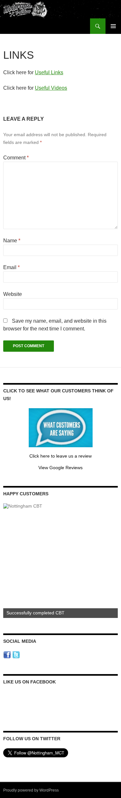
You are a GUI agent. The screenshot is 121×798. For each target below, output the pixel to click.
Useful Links (49, 72)
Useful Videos (51, 88)
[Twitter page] (16, 654)
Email (11, 267)
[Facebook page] (7, 654)
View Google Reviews (60, 467)
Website (12, 294)
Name (11, 240)
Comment (16, 157)
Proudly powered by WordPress (31, 790)
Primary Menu (113, 26)
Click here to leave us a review (60, 456)
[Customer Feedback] (61, 427)
